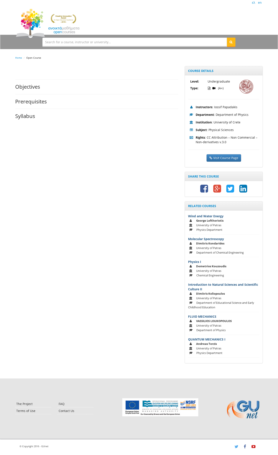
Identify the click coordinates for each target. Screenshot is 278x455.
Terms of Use (25, 411)
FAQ (62, 404)
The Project (24, 404)
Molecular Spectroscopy (206, 239)
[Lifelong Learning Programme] (160, 407)
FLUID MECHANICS (202, 316)
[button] (231, 42)
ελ (253, 2)
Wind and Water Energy (205, 216)
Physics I (194, 262)
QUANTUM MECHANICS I (206, 339)
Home (18, 57)
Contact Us (66, 411)
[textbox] (134, 42)
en (260, 2)
